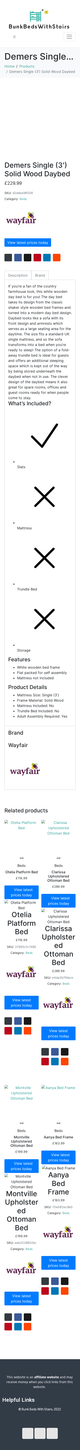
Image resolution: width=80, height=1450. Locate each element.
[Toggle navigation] (69, 36)
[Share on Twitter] (27, 257)
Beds (23, 199)
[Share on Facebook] (18, 257)
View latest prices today (27, 242)
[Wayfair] (21, 218)
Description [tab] (18, 275)
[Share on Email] (8, 257)
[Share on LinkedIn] (47, 257)
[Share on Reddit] (56, 257)
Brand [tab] (40, 275)
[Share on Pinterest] (37, 257)
